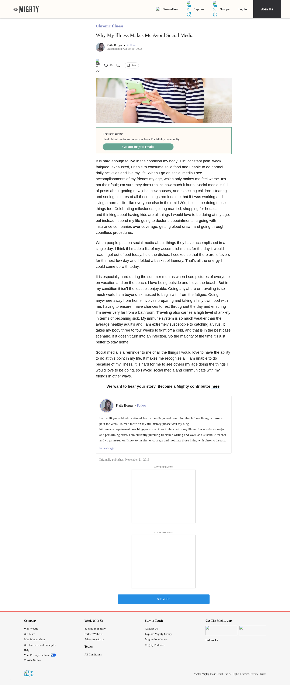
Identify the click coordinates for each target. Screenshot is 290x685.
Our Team (29, 633)
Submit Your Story (95, 628)
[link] (26, 9)
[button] (131, 45)
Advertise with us (94, 639)
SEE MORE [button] (163, 599)
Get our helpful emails (138, 147)
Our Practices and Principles (40, 645)
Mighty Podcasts (154, 645)
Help (27, 650)
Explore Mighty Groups (158, 633)
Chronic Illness (110, 26)
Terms (263, 673)
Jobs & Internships (34, 639)
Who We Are (31, 628)
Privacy (254, 673)
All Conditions (93, 654)
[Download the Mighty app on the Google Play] (255, 630)
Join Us (267, 9)
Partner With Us (93, 633)
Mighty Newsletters (156, 639)
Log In (242, 9)
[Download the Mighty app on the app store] (221, 630)
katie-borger (107, 448)
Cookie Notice (32, 660)
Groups (224, 9)
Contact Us (151, 628)
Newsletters (170, 9)
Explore (199, 9)
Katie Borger (115, 45)
